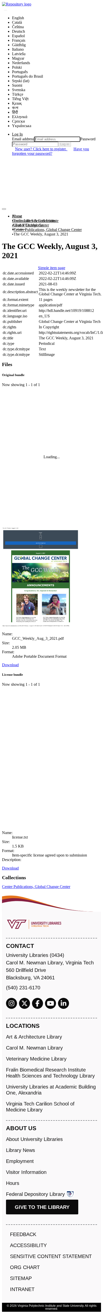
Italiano (18, 49)
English (18, 18)
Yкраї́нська (21, 126)
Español (18, 36)
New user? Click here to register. (41, 149)
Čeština (18, 27)
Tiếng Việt (20, 99)
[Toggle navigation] (4, 209)
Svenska (18, 90)
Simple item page (51, 268)
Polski (17, 67)
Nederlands (21, 63)
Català (17, 22)
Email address (23, 139)
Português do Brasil (27, 76)
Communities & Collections (34, 221)
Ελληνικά (19, 117)
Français (18, 40)
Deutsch (18, 31)
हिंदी (15, 112)
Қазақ (17, 103)
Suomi (17, 85)
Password (88, 139)
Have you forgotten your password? (50, 151)
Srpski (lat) (20, 81)
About (17, 216)
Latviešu (19, 54)
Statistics (19, 229)
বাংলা (15, 108)
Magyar (18, 58)
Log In (17, 134)
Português (20, 72)
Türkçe (17, 94)
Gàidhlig (19, 45)
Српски (18, 121)
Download (10, 665)
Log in (64, 144)
